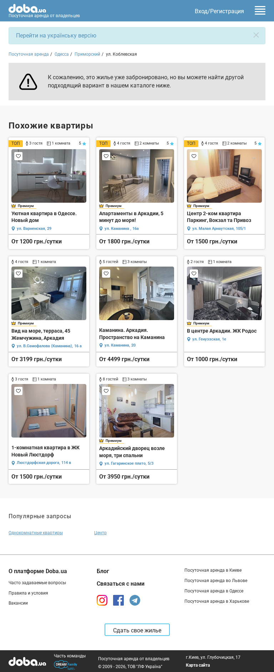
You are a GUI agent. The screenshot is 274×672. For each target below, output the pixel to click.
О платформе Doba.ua (38, 571)
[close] (256, 35)
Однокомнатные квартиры (36, 532)
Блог (103, 571)
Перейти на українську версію (56, 35)
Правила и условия (28, 593)
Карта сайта (198, 665)
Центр (100, 532)
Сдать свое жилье (137, 630)
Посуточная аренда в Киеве (213, 570)
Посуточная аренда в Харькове (216, 601)
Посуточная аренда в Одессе (213, 590)
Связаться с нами (120, 583)
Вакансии (18, 603)
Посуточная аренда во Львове (215, 580)
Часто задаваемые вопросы (37, 582)
